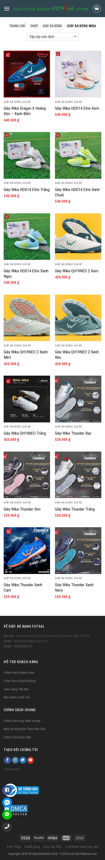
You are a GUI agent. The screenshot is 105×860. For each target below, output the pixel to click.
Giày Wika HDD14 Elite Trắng (27, 189)
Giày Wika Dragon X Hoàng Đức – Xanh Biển (25, 111)
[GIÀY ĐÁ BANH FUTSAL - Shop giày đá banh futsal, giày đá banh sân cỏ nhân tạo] (51, 8)
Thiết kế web (67, 854)
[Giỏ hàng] (97, 8)
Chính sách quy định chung (22, 721)
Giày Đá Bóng (52, 26)
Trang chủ (17, 26)
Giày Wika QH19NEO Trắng (25, 433)
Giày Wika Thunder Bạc (73, 433)
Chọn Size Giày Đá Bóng (20, 681)
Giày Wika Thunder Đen (22, 509)
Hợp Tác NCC (52, 846)
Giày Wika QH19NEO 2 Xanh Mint (26, 354)
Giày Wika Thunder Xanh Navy (74, 587)
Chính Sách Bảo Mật (17, 737)
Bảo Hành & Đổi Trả (17, 697)
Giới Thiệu (14, 846)
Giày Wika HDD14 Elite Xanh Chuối (77, 192)
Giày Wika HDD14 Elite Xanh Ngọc (26, 273)
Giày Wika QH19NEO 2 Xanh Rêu (77, 354)
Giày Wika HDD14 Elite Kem (77, 108)
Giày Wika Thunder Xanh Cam (23, 587)
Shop (34, 26)
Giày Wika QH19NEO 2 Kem (76, 270)
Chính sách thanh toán (19, 672)
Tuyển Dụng (32, 846)
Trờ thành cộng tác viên (81, 846)
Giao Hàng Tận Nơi (16, 689)
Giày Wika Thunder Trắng (75, 509)
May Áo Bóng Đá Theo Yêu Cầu (24, 729)
